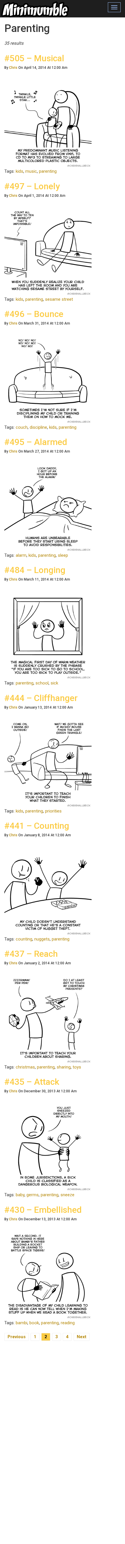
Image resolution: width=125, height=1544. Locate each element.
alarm (21, 555)
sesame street (59, 299)
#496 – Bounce (33, 314)
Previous (17, 1336)
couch (22, 427)
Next (81, 1336)
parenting (48, 171)
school (42, 683)
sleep (63, 555)
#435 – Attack (31, 1082)
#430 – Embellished (43, 1210)
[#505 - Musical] (48, 123)
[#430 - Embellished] (48, 1275)
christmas (25, 1067)
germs (32, 1194)
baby (20, 1194)
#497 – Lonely (32, 186)
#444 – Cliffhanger (41, 698)
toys (77, 1067)
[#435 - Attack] (48, 1147)
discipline (38, 427)
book (34, 1322)
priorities (53, 811)
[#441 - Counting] (48, 891)
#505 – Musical (34, 58)
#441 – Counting (36, 826)
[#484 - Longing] (48, 635)
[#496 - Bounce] (48, 379)
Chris (13, 68)
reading (68, 1322)
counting (24, 939)
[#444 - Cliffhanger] (48, 763)
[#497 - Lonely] (48, 251)
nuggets (42, 939)
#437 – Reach (31, 954)
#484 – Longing (34, 570)
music (31, 171)
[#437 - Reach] (48, 1019)
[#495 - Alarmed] (48, 507)
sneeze (67, 1194)
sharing (64, 1067)
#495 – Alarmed (35, 442)
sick (54, 683)
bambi (21, 1322)
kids (19, 171)
